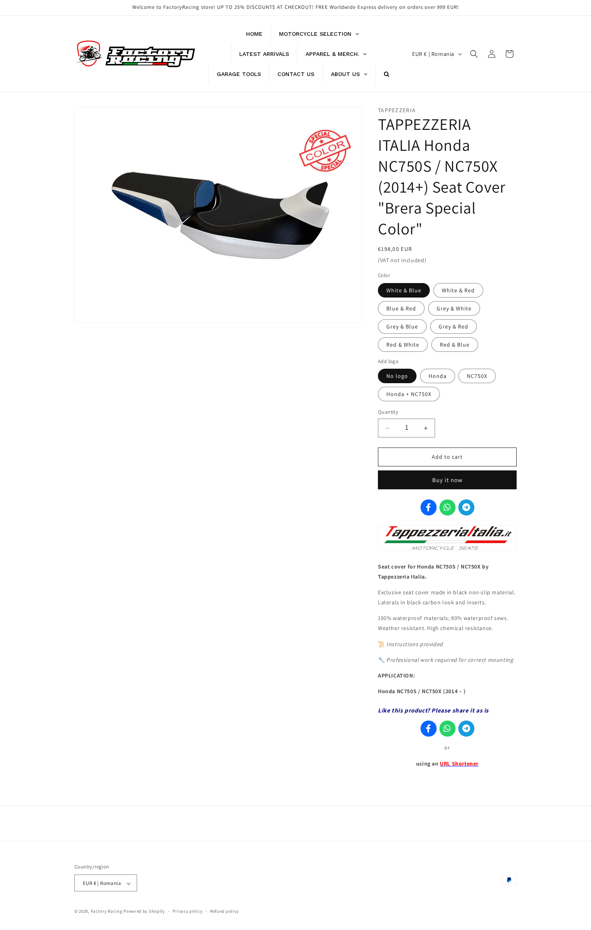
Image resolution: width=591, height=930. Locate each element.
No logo (397, 376)
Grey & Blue (402, 326)
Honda (438, 376)
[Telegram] (466, 507)
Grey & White (454, 308)
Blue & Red (401, 308)
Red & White (402, 344)
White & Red (458, 290)
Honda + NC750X (408, 394)
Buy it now (447, 480)
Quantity (388, 412)
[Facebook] (429, 507)
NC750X (477, 376)
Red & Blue (455, 344)
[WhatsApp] (447, 507)
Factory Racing (107, 911)
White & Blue (403, 290)
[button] (474, 54)
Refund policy (224, 911)
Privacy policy (187, 911)
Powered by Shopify (144, 911)
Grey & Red (453, 326)
